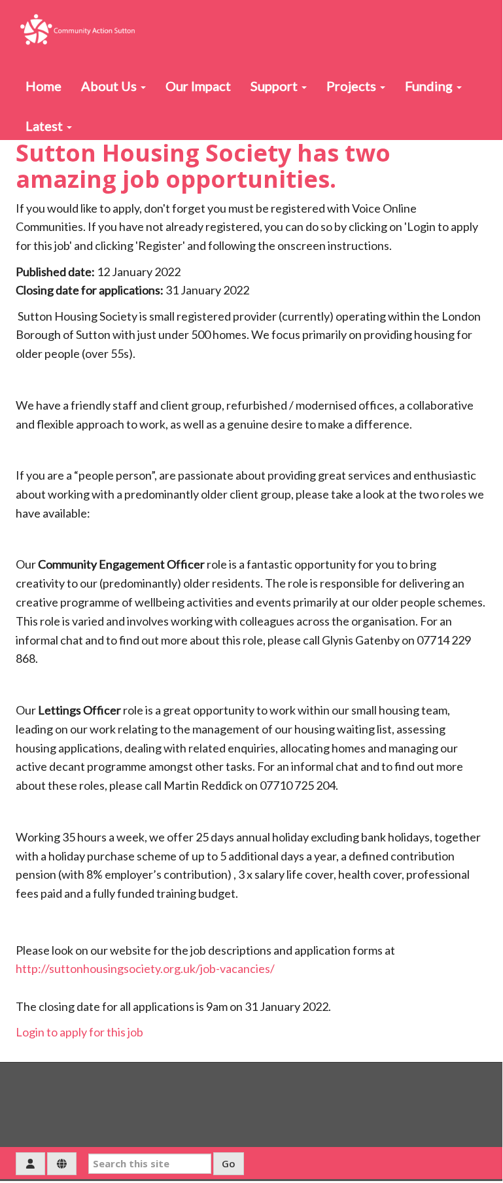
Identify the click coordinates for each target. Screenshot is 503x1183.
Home (43, 86)
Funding (430, 86)
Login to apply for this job (79, 1032)
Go (228, 1163)
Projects (352, 86)
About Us (110, 86)
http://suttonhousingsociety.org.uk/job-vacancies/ (145, 968)
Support (275, 86)
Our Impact (198, 86)
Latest (45, 125)
